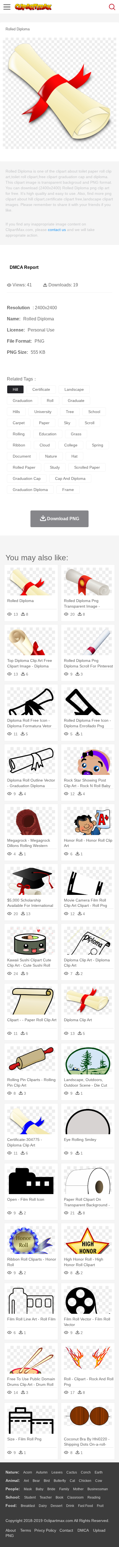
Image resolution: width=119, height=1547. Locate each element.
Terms (25, 1530)
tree (70, 411)
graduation (22, 400)
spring (97, 445)
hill (15, 389)
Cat (72, 1481)
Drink (70, 1506)
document (22, 456)
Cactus (71, 1472)
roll (50, 400)
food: (11, 1505)
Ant (26, 1481)
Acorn (27, 1472)
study (55, 467)
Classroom (75, 1497)
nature (51, 456)
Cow (98, 1481)
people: (13, 1489)
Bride (51, 1489)
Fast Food (85, 1506)
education (47, 434)
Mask (28, 1489)
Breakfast (28, 1506)
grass (76, 434)
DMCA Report (24, 267)
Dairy (43, 1506)
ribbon (19, 445)
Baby (39, 1489)
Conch (86, 1472)
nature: (12, 1472)
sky (67, 423)
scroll (89, 423)
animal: (13, 1480)
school (94, 411)
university (42, 411)
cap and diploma (70, 478)
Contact (66, 1530)
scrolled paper (87, 467)
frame (68, 489)
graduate (76, 400)
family (64, 1489)
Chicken (85, 1481)
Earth (99, 1472)
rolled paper (24, 467)
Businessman (97, 1489)
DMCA (83, 1530)
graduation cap (27, 478)
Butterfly (60, 1481)
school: (13, 1497)
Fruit (100, 1506)
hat (74, 456)
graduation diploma (30, 489)
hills (16, 411)
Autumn (42, 1472)
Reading (93, 1497)
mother (78, 1489)
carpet (19, 423)
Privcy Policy (45, 1530)
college (70, 445)
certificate (41, 389)
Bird (47, 1481)
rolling (19, 434)
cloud (45, 445)
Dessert (56, 1506)
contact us (57, 229)
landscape (74, 389)
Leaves (57, 1472)
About (11, 1530)
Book (59, 1497)
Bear (36, 1481)
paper (44, 423)
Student (30, 1497)
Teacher (46, 1497)
